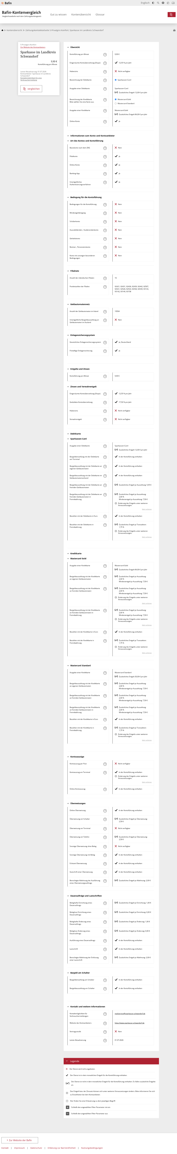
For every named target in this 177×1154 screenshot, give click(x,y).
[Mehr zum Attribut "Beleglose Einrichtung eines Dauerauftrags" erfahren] (105, 912)
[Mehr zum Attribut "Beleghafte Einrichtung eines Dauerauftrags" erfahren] (105, 903)
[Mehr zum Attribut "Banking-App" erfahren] (105, 174)
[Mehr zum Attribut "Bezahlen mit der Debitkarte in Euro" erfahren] (105, 516)
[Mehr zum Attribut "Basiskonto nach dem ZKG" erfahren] (105, 148)
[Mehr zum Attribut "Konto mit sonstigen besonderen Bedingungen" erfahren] (105, 256)
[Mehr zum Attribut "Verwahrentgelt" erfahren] (105, 419)
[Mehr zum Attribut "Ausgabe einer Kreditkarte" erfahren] (105, 110)
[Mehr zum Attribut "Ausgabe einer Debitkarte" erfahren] (105, 89)
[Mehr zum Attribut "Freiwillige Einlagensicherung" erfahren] (105, 351)
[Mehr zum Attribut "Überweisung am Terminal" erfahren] (105, 828)
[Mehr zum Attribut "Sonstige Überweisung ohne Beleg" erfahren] (105, 846)
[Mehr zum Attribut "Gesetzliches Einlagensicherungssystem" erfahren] (105, 342)
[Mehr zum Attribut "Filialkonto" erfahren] (105, 156)
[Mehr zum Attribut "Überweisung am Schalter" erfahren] (105, 819)
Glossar (100, 14)
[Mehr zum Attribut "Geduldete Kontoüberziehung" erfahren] (105, 402)
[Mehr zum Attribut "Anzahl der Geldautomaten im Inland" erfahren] (105, 311)
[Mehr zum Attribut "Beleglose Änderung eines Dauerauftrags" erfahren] (105, 931)
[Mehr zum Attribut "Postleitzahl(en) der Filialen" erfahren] (105, 287)
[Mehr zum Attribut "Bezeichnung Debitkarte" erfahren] (105, 80)
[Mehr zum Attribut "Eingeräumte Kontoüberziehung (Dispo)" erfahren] (105, 63)
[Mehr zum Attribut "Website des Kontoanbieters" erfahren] (105, 1023)
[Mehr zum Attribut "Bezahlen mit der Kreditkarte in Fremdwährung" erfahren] (105, 641)
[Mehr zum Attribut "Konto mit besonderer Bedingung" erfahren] (105, 204)
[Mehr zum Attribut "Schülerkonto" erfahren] (105, 222)
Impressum (19, 1148)
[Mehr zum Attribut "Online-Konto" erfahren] (105, 121)
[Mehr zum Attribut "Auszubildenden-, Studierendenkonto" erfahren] (105, 230)
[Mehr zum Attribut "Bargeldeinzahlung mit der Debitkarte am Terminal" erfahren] (105, 457)
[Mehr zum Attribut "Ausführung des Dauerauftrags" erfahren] (105, 941)
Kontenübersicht (81, 14)
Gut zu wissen (58, 14)
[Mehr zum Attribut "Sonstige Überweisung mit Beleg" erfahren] (105, 855)
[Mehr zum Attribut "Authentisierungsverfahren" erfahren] (105, 182)
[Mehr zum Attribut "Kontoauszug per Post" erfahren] (105, 764)
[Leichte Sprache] (168, 2)
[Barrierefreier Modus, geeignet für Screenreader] (163, 2)
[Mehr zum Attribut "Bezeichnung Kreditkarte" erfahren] (105, 100)
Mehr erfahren (147, 509)
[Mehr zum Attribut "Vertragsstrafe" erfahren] (105, 1032)
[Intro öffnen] (173, 3)
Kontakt (5, 1148)
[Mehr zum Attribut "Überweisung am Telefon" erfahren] (105, 837)
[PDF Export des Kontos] (174, 30)
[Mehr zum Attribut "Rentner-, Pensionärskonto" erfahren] (105, 247)
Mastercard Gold (124, 99)
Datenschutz (36, 1148)
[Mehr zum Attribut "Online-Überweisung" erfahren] (105, 811)
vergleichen (34, 88)
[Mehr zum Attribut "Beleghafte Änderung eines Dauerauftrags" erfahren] (105, 922)
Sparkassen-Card (124, 80)
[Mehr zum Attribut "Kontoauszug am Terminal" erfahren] (105, 772)
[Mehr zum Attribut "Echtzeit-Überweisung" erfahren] (105, 864)
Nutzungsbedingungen (92, 1148)
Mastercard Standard (126, 103)
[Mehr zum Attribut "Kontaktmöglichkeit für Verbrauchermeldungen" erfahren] (105, 1014)
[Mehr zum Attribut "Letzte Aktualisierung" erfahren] (105, 1040)
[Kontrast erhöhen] (153, 3)
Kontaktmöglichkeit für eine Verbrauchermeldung (31, 79)
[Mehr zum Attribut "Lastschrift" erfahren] (105, 949)
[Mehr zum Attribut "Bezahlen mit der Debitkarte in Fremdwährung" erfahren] (105, 525)
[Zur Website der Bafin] (6, 3)
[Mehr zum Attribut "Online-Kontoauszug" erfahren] (105, 789)
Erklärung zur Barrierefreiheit (62, 1148)
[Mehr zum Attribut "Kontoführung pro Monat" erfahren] (105, 54)
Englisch (145, 2)
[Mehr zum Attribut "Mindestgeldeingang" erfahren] (105, 213)
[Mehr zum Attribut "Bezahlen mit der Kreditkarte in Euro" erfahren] (105, 632)
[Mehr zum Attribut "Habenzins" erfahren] (105, 71)
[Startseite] (2, 30)
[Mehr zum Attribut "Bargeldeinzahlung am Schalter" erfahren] (105, 980)
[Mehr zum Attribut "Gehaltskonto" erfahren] (105, 239)
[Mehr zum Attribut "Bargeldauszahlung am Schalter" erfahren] (105, 988)
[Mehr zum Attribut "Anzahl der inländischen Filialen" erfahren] (105, 278)
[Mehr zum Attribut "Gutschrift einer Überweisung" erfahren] (105, 872)
